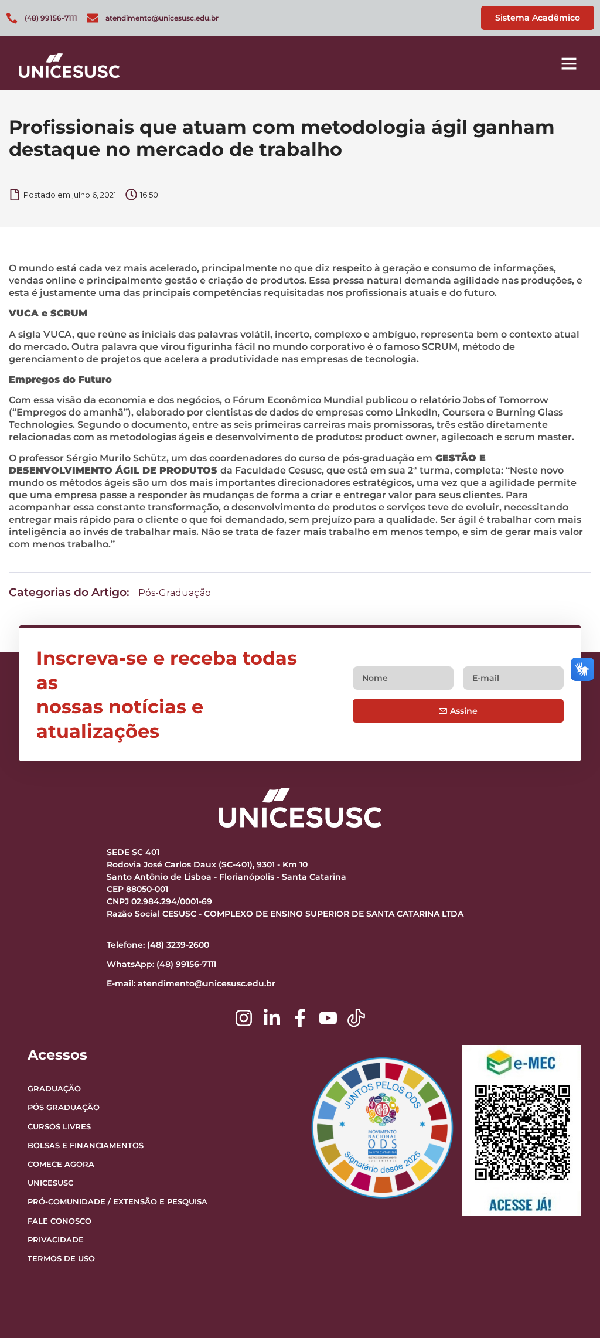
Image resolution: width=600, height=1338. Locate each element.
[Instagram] (243, 1018)
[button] (569, 63)
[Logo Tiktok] (356, 1018)
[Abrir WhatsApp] (570, 1308)
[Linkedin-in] (271, 1018)
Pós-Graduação (174, 592)
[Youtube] (328, 1018)
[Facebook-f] (300, 1018)
